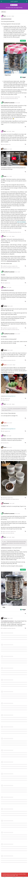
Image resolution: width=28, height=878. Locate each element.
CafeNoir (4, 336)
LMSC (4, 179)
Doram (4, 239)
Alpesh (4, 506)
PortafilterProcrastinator (8, 290)
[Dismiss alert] (17, 875)
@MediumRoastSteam (6, 19)
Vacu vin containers (21, 222)
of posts (14, 1)
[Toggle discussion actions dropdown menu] (26, 1)
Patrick (5, 408)
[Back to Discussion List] (1, 1)
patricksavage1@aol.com (10, 396)
